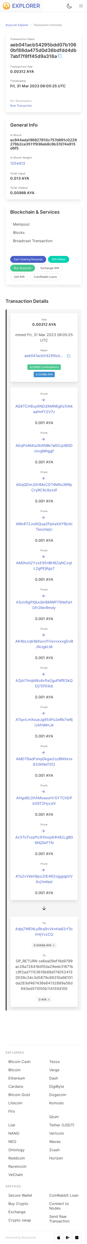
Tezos (54, 1061)
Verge (54, 1070)
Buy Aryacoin (22, 268)
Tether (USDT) (61, 1125)
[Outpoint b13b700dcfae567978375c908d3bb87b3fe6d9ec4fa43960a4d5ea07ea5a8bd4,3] (43, 595)
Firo (11, 1111)
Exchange (17, 1212)
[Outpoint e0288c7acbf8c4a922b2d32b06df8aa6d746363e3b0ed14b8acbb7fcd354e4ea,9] (43, 439)
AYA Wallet (58, 259)
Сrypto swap (19, 1220)
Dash (53, 1078)
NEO (12, 1141)
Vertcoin (56, 1133)
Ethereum (16, 1078)
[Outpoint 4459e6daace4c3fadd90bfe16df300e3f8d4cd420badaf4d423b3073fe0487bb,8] (43, 674)
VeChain (15, 1174)
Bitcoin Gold (19, 1094)
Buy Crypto (18, 1203)
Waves (55, 1141)
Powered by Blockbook (21, 1237)
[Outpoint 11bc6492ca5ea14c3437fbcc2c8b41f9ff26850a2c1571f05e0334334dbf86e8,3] (43, 556)
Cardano (15, 1086)
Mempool (21, 224)
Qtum (54, 1116)
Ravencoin (17, 1166)
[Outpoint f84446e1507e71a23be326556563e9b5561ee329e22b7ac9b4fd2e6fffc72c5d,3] (43, 870)
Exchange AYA (50, 268)
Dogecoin (57, 1094)
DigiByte (56, 1086)
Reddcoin (16, 1158)
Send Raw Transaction (59, 1218)
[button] (81, 6)
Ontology (16, 1150)
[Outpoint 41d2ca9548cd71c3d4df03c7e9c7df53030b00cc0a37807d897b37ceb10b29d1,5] (43, 713)
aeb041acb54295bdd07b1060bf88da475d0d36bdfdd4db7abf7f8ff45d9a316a (44, 355)
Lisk (11, 1125)
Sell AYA (19, 276)
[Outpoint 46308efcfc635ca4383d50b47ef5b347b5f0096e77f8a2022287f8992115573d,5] (43, 478)
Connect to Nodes (59, 1205)
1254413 (17, 163)
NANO (13, 1133)
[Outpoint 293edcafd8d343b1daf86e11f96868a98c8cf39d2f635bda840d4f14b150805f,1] (43, 791)
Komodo (56, 1103)
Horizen (56, 1158)
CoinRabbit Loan (63, 1195)
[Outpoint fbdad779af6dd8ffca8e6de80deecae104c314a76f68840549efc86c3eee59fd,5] (43, 400)
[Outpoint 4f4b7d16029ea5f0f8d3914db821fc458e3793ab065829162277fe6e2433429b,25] (43, 830)
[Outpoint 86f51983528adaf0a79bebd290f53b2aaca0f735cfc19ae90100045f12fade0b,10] (43, 752)
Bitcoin (14, 1070)
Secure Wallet (20, 1195)
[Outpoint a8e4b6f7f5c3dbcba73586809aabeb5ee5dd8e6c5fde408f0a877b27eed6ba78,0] (43, 635)
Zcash (54, 1150)
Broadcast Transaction (32, 240)
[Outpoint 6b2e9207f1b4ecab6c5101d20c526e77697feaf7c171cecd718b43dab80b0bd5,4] (43, 517)
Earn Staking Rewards (28, 259)
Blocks (19, 232)
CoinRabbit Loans (45, 276)
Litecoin (15, 1103)
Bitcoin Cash (19, 1061)
